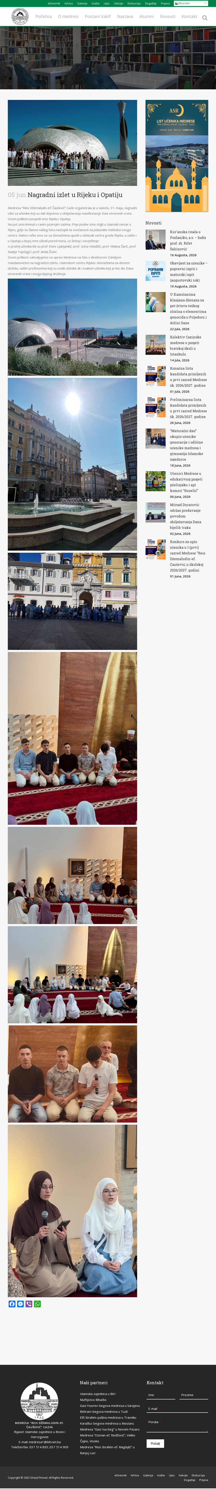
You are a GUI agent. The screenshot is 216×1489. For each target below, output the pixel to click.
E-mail (154, 1408)
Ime (151, 1395)
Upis (107, 3)
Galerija (82, 3)
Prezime (187, 1395)
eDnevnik (54, 3)
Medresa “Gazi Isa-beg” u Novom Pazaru (109, 1429)
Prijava (165, 3)
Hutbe (96, 3)
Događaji (151, 3)
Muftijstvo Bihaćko (93, 1400)
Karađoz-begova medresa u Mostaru (107, 1423)
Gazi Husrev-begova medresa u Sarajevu (110, 1405)
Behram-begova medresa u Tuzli (104, 1411)
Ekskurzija (134, 3)
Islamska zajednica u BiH (98, 1394)
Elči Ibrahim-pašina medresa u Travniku (108, 1417)
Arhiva (69, 3)
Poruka (154, 1422)
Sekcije (118, 3)
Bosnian (184, 3)
